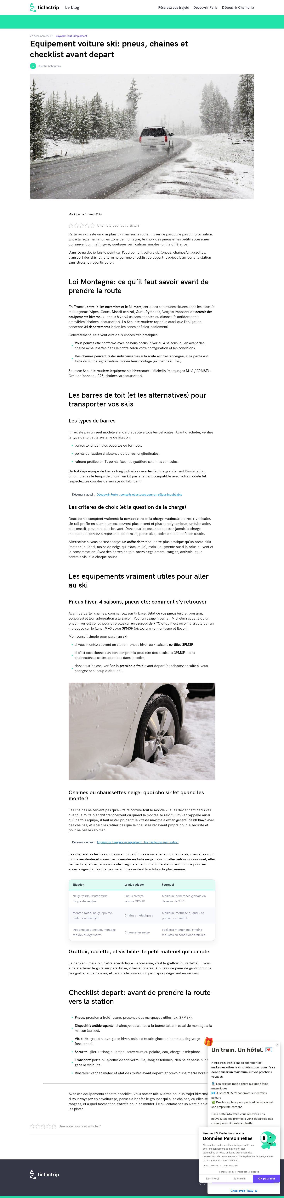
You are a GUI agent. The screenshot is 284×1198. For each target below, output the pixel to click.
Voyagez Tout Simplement (71, 36)
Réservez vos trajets (173, 7)
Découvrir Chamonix (238, 7)
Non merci (212, 1178)
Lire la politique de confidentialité (220, 1165)
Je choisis (240, 1178)
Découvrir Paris (205, 7)
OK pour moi (266, 1178)
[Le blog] (44, 7)
